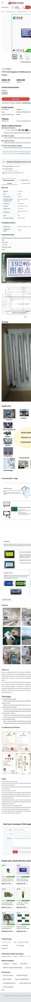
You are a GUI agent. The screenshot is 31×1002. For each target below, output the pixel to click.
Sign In (4, 173)
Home (3, 11)
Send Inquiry (15, 99)
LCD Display (6, 963)
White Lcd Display (7, 979)
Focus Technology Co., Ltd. (20, 995)
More (3, 990)
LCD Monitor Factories (21, 975)
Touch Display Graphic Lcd (9, 983)
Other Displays (23, 963)
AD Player (14, 963)
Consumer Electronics (10, 11)
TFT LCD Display (20, 945)
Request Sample (26, 103)
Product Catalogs (24, 942)
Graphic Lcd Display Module (22, 979)
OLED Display (5, 945)
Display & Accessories (21, 11)
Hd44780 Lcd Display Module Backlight (12, 967)
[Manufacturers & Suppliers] (16, 2)
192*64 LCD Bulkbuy (8, 987)
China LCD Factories (8, 975)
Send (15, 852)
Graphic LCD (5, 948)
